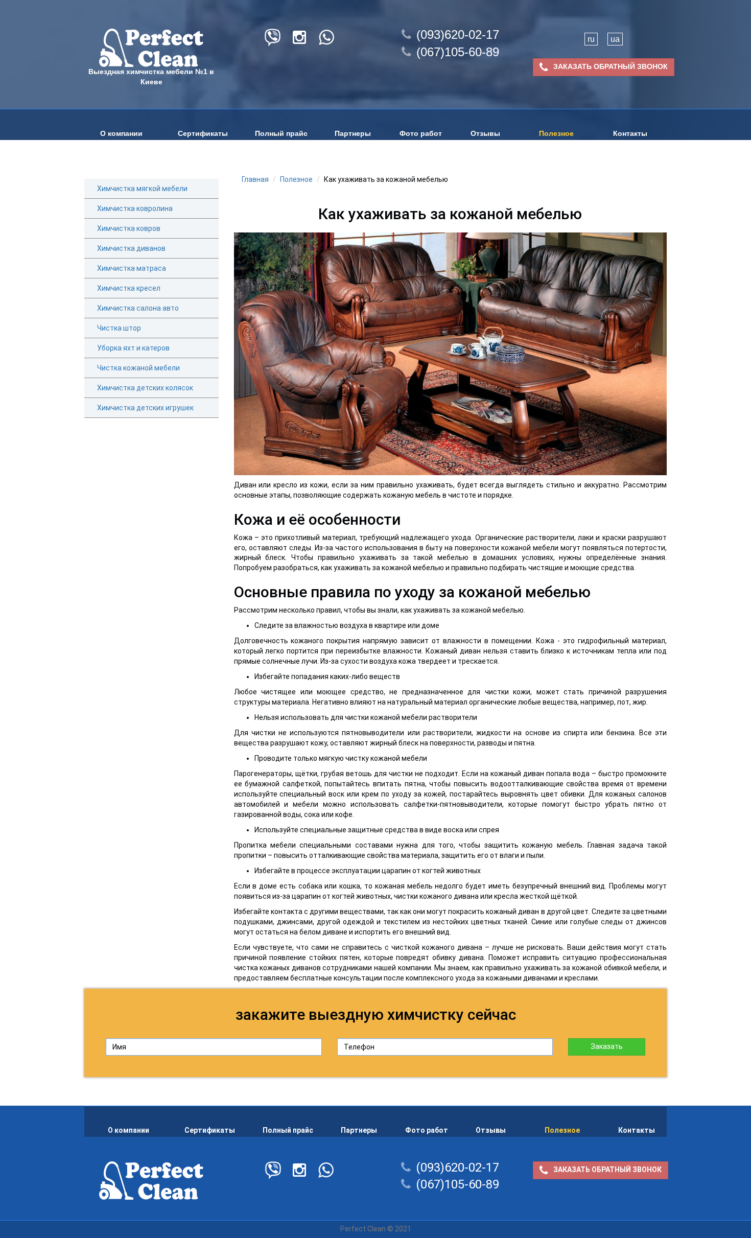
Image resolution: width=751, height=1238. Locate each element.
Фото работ (421, 133)
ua (615, 39)
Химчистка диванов (131, 248)
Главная (255, 179)
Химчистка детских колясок (145, 388)
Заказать (607, 1046)
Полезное (556, 133)
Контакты (630, 133)
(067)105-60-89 (457, 52)
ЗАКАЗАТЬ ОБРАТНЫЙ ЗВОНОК (610, 66)
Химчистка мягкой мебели (142, 188)
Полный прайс (281, 133)
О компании (121, 133)
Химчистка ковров (128, 228)
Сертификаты (203, 133)
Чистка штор (119, 328)
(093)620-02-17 (457, 34)
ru (591, 39)
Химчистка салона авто (138, 308)
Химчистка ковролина (135, 208)
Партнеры (353, 133)
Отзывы (485, 133)
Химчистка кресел (128, 288)
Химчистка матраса (131, 268)
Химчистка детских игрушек (145, 408)
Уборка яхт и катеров (133, 348)
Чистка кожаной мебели (138, 368)
